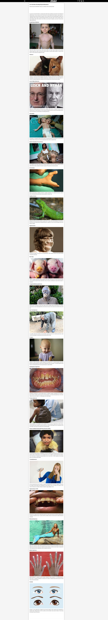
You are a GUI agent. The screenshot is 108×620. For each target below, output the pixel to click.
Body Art (33, 6)
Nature (45, 6)
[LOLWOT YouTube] (81, 1)
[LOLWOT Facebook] (78, 1)
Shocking (50, 6)
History (41, 6)
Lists (43, 6)
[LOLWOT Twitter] (79, 1)
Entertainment (37, 6)
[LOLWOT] (53, 1)
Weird (53, 6)
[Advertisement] (46, 10)
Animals (31, 6)
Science (47, 6)
